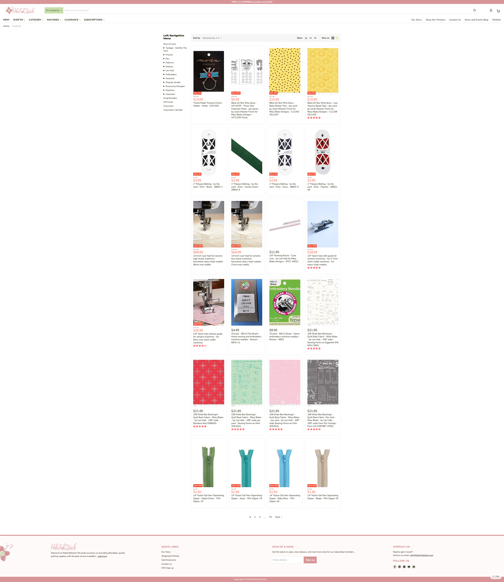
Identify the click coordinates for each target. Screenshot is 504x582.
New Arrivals (169, 44)
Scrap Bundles (170, 98)
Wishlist (496, 19)
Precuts (169, 54)
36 (310, 38)
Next (278, 517)
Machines (170, 90)
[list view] (337, 38)
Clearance (170, 94)
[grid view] (333, 38)
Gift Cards (168, 102)
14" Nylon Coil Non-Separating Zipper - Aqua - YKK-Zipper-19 (246, 497)
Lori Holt (170, 70)
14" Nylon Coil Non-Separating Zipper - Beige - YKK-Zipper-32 (322, 497)
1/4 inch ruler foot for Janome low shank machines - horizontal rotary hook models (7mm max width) (246, 260)
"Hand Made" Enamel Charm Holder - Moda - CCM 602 (207, 104)
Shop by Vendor (173, 82)
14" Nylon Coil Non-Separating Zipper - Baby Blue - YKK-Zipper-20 (284, 498)
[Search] (474, 10)
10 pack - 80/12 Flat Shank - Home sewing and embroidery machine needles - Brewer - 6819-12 (246, 338)
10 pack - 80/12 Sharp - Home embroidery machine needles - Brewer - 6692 (284, 336)
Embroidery (171, 74)
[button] (314, 117)
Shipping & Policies (170, 556)
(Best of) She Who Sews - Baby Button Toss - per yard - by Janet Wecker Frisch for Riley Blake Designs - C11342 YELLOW (284, 108)
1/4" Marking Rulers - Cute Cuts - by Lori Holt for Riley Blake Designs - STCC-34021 (283, 258)
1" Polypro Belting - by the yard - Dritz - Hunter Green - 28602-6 (245, 186)
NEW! (6, 19)
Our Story (416, 19)
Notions (169, 66)
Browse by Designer (175, 86)
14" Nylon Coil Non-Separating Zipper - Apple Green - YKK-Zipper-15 (208, 498)
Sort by (196, 38)
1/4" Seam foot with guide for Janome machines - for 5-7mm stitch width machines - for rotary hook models (322, 260)
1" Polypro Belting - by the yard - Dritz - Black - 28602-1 (208, 185)
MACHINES (53, 19)
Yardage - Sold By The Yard (175, 49)
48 (315, 38)
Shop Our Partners (435, 19)
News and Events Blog (476, 19)
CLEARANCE (72, 19)
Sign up (310, 560)
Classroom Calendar (173, 109)
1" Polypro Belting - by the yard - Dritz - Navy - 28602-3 (284, 185)
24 (306, 38)
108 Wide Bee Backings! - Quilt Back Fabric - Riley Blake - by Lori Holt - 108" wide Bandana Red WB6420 (208, 419)
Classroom (168, 106)
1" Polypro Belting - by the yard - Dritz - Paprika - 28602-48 (322, 186)
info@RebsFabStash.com (421, 555)
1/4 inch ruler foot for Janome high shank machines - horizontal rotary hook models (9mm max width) (208, 260)
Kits (167, 58)
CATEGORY (35, 19)
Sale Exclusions (168, 559)
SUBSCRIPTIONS (93, 19)
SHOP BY (18, 19)
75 (270, 517)
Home (6, 26)
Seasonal (170, 78)
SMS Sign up (167, 568)
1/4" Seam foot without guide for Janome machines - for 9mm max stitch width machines (207, 338)
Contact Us (455, 19)
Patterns (170, 62)
